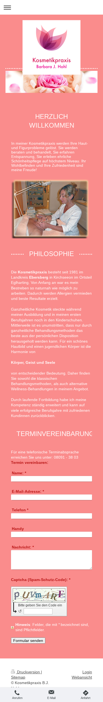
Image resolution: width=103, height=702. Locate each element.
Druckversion (28, 672)
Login (87, 672)
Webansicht (82, 677)
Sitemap (18, 677)
